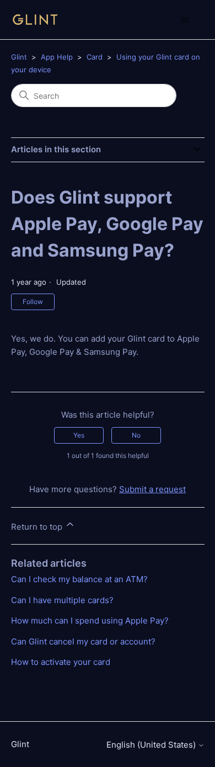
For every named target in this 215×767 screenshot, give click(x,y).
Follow (33, 301)
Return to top (37, 526)
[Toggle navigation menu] (185, 20)
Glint (19, 56)
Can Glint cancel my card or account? (83, 641)
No (136, 435)
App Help (57, 56)
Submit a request (152, 489)
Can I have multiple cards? (62, 600)
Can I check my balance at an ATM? (79, 579)
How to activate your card (60, 662)
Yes (78, 435)
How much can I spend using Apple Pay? (90, 620)
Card (95, 56)
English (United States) (152, 744)
